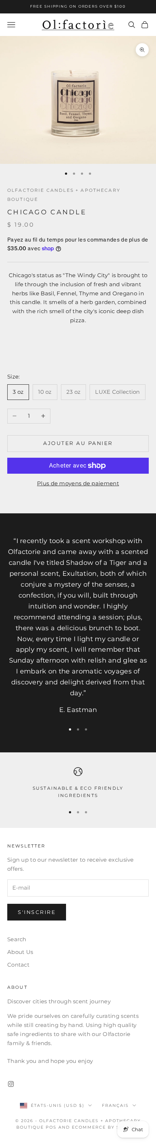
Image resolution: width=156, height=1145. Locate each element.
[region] (78, 783)
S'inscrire (37, 912)
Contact (18, 964)
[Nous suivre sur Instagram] (11, 1084)
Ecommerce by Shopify (106, 1127)
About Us (20, 951)
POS (51, 1127)
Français (115, 1105)
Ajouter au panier (78, 443)
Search (16, 939)
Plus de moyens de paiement (78, 483)
